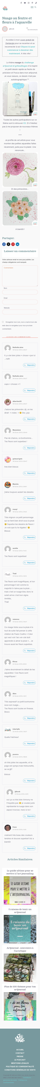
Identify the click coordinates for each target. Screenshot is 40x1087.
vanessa (16, 619)
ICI (24, 123)
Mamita (15, 484)
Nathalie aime (18, 347)
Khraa (15, 661)
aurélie (15, 548)
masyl (15, 509)
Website (7, 308)
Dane (15, 827)
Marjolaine (17, 430)
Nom (5, 288)
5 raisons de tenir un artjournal (20, 924)
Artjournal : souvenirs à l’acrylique (20, 963)
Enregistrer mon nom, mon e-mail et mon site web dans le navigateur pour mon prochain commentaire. (19, 325)
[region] (20, 1065)
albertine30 (17, 401)
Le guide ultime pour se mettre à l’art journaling (20, 886)
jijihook (17, 791)
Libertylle (16, 729)
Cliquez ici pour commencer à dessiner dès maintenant (21, 50)
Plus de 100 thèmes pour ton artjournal (20, 1002)
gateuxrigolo (17, 459)
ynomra (15, 754)
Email (5, 298)
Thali (14, 573)
